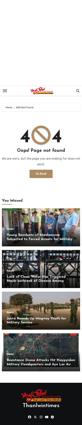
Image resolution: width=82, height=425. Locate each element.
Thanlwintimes (41, 406)
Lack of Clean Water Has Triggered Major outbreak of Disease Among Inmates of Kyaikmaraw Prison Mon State (41, 281)
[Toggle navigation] (5, 90)
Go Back (41, 173)
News (10, 229)
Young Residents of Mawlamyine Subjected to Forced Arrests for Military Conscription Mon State (39, 239)
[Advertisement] (41, 43)
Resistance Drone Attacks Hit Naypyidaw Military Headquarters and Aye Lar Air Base (41, 364)
